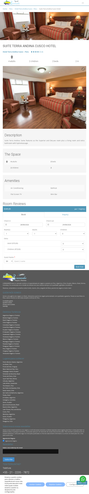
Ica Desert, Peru (7, 364)
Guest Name (9, 257)
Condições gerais (8, 301)
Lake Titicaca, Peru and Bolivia (12, 409)
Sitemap (5, 306)
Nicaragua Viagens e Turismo (11, 341)
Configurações (74, 484)
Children (63, 230)
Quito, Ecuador (7, 402)
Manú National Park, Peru (10, 369)
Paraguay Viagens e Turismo (11, 346)
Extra (6, 238)
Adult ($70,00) (12, 243)
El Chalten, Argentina (9, 397)
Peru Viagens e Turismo (10, 348)
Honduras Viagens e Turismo (11, 337)
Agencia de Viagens (9, 438)
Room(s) (7, 230)
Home (5, 9)
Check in (7, 221)
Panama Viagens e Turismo (11, 344)
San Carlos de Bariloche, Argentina (13, 393)
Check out (50, 221)
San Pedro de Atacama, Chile (11, 388)
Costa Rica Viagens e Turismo (11, 327)
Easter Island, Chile (8, 390)
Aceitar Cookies (35, 484)
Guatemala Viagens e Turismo (12, 334)
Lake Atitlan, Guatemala (10, 383)
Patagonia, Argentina (9, 419)
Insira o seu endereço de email (12, 448)
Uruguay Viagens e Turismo (11, 351)
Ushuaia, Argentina (8, 381)
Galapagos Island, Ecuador (11, 371)
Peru (11, 9)
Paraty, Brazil (7, 395)
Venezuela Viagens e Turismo (11, 353)
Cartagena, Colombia (9, 400)
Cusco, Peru (6, 412)
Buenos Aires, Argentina (10, 407)
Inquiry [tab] (65, 214)
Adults (34, 230)
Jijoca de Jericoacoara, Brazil (11, 405)
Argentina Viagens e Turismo (11, 315)
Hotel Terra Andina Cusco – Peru (26, 9)
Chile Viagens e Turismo (10, 322)
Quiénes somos (7, 302)
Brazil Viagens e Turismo (10, 320)
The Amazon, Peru (8, 386)
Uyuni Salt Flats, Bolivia (10, 378)
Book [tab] (23, 214)
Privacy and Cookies (9, 304)
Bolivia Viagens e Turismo (10, 318)
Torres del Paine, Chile (9, 376)
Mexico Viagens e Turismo (10, 339)
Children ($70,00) (14, 249)
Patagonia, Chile (8, 421)
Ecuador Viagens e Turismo (11, 330)
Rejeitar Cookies (55, 484)
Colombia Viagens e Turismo (11, 325)
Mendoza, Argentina (9, 414)
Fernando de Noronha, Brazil (11, 374)
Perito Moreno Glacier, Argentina (12, 362)
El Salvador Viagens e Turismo (12, 332)
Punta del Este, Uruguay (10, 367)
